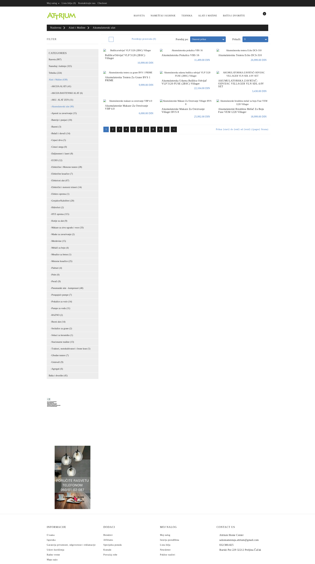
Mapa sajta (52, 559)
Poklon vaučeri (167, 555)
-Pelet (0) (54, 274)
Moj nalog (165, 535)
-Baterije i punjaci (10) (60, 120)
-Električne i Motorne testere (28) (65, 167)
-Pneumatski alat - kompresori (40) (66, 288)
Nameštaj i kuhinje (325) (60, 66)
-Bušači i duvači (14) (59, 133)
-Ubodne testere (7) (59, 355)
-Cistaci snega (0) (58, 147)
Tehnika (186, 15)
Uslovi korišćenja (55, 550)
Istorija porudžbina (169, 540)
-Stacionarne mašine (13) (61, 342)
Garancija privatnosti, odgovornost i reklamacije (71, 545)
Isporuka (51, 540)
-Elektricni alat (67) (59, 180)
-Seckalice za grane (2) (60, 328)
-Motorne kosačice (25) (60, 261)
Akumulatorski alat (104, 27)
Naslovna (55, 27)
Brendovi (108, 535)
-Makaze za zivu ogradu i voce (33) (66, 227)
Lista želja (165, 545)
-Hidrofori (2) (56, 207)
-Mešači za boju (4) (59, 248)
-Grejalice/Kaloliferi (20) (61, 200)
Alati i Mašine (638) (58, 79)
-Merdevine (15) (57, 241)
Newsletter (165, 550)
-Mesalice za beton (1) (60, 254)
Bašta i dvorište (234, 15)
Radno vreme (53, 555)
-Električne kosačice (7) (61, 174)
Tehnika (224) (55, 73)
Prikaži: (236, 39)
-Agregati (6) (56, 369)
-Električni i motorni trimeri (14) (65, 187)
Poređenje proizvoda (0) (144, 39)
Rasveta (139, 15)
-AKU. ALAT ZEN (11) (61, 100)
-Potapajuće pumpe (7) (60, 295)
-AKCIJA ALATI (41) (60, 86)
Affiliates (108, 540)
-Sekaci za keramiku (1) (61, 335)
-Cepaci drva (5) (57, 140)
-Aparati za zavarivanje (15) (63, 113)
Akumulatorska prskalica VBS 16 (180, 55)
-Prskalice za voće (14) (60, 301)
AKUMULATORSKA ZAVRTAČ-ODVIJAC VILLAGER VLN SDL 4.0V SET (241, 83)
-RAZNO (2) (56, 315)
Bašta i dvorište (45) (58, 375)
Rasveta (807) (55, 59)
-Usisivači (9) (56, 362)
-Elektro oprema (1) (59, 194)
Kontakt (107, 550)
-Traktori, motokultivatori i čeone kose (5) (69, 348)
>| (174, 129)
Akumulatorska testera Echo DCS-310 (240, 55)
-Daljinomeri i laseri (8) (61, 153)
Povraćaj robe (110, 555)
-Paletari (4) (55, 268)
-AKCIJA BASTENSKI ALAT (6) (66, 93)
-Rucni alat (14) (57, 322)
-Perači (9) (55, 281)
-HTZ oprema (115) (59, 214)
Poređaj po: (182, 39)
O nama (50, 535)
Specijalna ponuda (112, 545)
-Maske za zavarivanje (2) (62, 234)
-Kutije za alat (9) (58, 221)
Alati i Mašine (207, 15)
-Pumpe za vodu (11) (59, 308)
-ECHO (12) (55, 160)
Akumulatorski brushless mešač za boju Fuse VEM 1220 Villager (241, 110)
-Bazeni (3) (55, 126)
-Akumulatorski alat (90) (61, 106)
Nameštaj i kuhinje (163, 15)
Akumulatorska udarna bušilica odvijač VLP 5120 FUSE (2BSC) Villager (184, 82)
